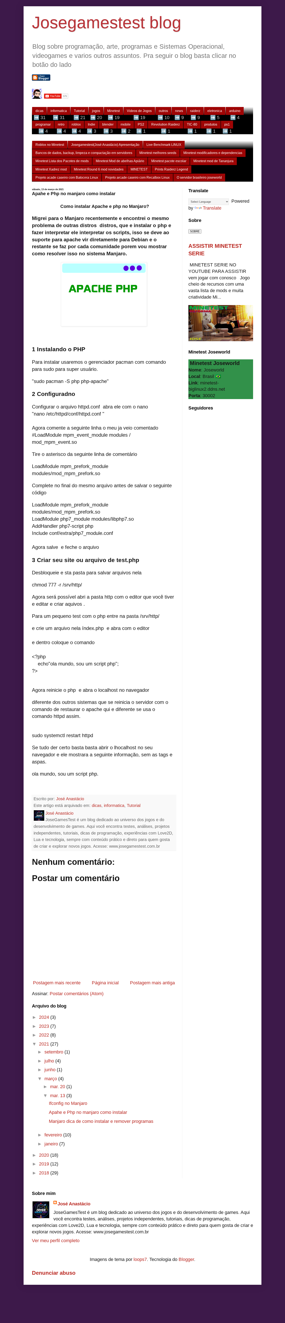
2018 (44, 1172)
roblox (76, 124)
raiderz (195, 111)
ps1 (227, 124)
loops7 (140, 1259)
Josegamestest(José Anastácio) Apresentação (105, 144)
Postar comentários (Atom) (76, 993)
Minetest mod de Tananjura (213, 161)
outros (163, 111)
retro (61, 124)
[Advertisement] (219, 481)
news (179, 111)
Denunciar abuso (54, 1273)
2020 (44, 1155)
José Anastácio (74, 1203)
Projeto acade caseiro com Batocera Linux (66, 177)
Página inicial (105, 982)
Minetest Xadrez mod (51, 169)
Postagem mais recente (57, 982)
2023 (44, 1026)
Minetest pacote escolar (168, 161)
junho (50, 1069)
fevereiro (53, 1134)
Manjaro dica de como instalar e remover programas (101, 1121)
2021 (44, 1044)
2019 (44, 1164)
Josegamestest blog (106, 22)
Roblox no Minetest (49, 144)
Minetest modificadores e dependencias (212, 153)
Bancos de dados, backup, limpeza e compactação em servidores (83, 153)
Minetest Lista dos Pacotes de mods (62, 161)
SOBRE (195, 231)
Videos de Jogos (139, 111)
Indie (91, 124)
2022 (44, 1035)
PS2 (141, 124)
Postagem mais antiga (152, 982)
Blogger (186, 1259)
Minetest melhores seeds (157, 153)
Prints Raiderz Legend (171, 169)
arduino (234, 111)
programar (43, 124)
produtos (210, 124)
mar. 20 (58, 1086)
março (51, 1078)
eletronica (214, 111)
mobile (126, 124)
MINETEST (139, 169)
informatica (58, 111)
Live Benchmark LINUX (163, 144)
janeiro (51, 1143)
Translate (212, 208)
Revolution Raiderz (165, 124)
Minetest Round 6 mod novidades (99, 169)
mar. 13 (58, 1095)
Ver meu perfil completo (55, 1240)
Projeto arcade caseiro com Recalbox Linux (137, 177)
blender (107, 124)
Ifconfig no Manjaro (68, 1103)
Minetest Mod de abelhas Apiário (120, 161)
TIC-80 (192, 124)
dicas (39, 111)
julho (49, 1060)
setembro (54, 1052)
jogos (96, 111)
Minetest (113, 111)
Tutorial (79, 111)
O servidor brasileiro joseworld (199, 177)
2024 (44, 1017)
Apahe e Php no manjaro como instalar (88, 1112)
